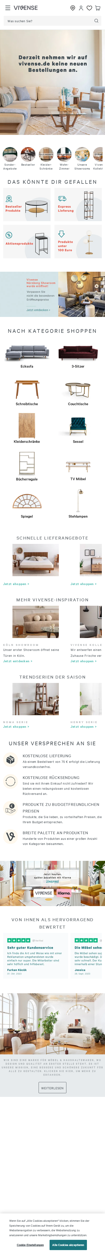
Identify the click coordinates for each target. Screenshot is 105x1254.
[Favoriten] (89, 8)
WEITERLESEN (52, 1088)
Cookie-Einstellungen (30, 1245)
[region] (52, 1233)
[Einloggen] (81, 8)
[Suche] (96, 21)
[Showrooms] (72, 8)
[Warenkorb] (97, 8)
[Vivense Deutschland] (26, 8)
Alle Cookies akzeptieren (68, 1245)
